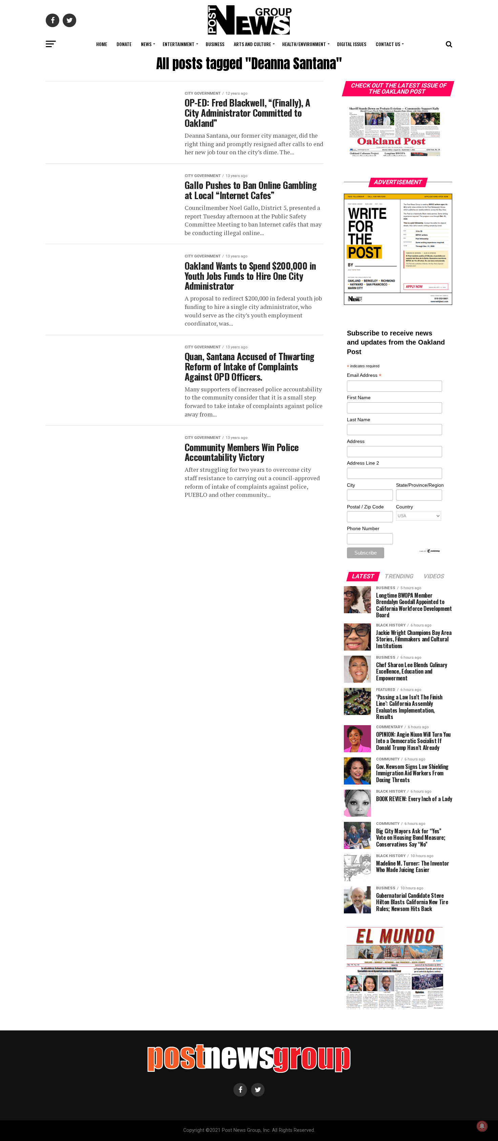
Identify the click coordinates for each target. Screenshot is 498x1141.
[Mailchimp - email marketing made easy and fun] (430, 551)
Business (215, 43)
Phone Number (363, 528)
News (146, 43)
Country (404, 506)
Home (101, 43)
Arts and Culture (252, 43)
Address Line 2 (363, 463)
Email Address (364, 375)
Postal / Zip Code (365, 506)
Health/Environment (304, 43)
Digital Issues (351, 43)
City (351, 485)
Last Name (358, 419)
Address (356, 441)
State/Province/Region (418, 485)
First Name (359, 397)
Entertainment (178, 43)
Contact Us (388, 43)
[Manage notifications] (482, 1126)
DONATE (124, 43)
